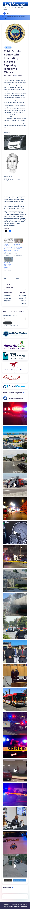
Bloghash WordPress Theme (19, 906)
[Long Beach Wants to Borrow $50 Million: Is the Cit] (15, 580)
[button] (9, 287)
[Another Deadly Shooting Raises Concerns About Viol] (15, 651)
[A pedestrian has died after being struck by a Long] (15, 699)
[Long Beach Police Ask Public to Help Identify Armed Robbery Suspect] (18, 241)
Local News (8, 47)
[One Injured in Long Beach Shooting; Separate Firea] (15, 842)
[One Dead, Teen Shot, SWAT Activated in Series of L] (15, 794)
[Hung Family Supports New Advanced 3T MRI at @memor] (15, 532)
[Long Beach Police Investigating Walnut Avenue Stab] (15, 746)
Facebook (7, 887)
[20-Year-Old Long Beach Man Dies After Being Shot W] (15, 461)
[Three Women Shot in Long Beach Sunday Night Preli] (15, 556)
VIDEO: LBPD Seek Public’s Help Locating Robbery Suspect (7, 266)
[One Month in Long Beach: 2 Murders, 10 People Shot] (15, 627)
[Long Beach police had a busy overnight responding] (15, 723)
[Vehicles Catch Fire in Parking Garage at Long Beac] (15, 604)
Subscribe (7, 323)
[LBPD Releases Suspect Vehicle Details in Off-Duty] (15, 865)
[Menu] (7, 13)
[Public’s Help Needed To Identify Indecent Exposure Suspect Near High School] (8, 241)
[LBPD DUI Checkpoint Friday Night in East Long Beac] (15, 508)
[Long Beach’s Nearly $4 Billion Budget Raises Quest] (15, 675)
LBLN (8, 284)
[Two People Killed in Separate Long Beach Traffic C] (15, 413)
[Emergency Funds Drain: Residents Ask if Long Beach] (15, 818)
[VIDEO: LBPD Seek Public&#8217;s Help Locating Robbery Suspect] (8, 259)
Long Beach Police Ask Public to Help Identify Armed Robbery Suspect (18, 247)
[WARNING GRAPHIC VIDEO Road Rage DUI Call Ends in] (15, 770)
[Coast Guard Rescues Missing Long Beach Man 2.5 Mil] (15, 485)
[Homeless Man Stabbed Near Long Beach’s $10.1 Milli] (15, 437)
